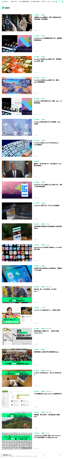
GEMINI (43, 1)
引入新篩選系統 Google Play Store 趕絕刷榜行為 (48, 394)
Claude (48, 1)
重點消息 (37, 161)
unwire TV (43, 307)
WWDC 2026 (14, 1)
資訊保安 (43, 15)
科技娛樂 (37, 35)
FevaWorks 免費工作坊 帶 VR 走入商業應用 (46, 205)
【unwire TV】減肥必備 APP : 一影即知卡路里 (47, 310)
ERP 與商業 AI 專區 (35, 1)
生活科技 (43, 35)
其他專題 (37, 307)
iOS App (47, 224)
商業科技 (37, 15)
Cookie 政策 (34, 456)
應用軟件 (37, 224)
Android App (48, 286)
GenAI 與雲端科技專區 (24, 1)
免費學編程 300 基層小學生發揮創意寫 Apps (46, 352)
